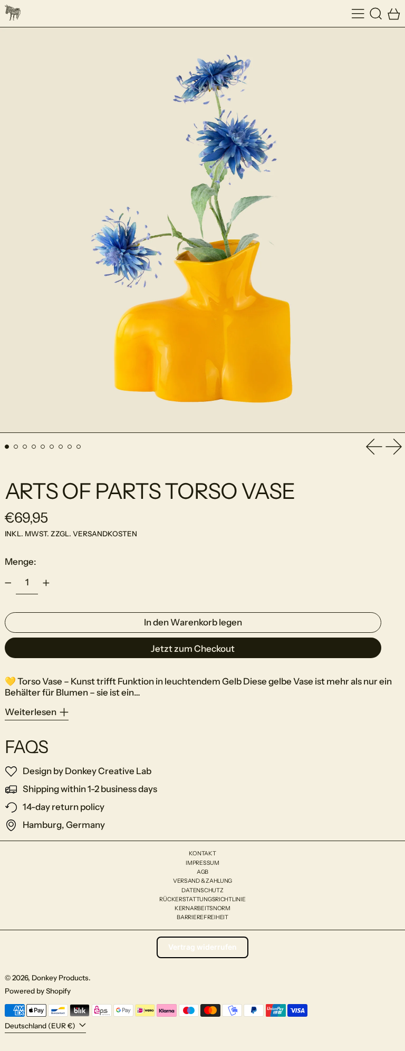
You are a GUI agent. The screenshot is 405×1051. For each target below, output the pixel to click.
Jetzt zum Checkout (193, 648)
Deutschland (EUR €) (41, 1025)
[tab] (7, 447)
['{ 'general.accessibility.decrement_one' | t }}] (8, 583)
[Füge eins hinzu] (46, 583)
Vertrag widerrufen (202, 946)
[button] (376, 13)
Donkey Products (60, 977)
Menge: (20, 561)
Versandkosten (105, 533)
